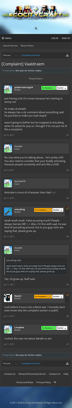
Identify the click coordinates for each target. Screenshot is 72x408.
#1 (67, 135)
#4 (67, 236)
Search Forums (10, 45)
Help (65, 373)
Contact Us (9, 373)
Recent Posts (27, 45)
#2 (67, 170)
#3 (67, 198)
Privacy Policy (43, 382)
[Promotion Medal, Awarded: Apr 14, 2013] (67, 209)
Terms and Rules (24, 382)
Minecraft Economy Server (32, 373)
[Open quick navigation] (67, 55)
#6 (67, 316)
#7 (67, 344)
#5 (67, 284)
